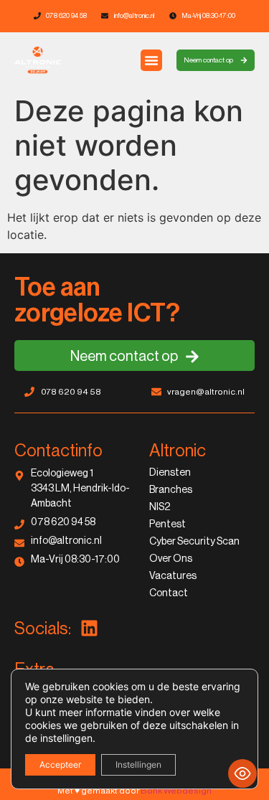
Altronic (177, 450)
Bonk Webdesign (176, 790)
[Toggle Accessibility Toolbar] (242, 773)
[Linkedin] (89, 628)
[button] (151, 60)
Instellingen (138, 764)
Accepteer (60, 764)
